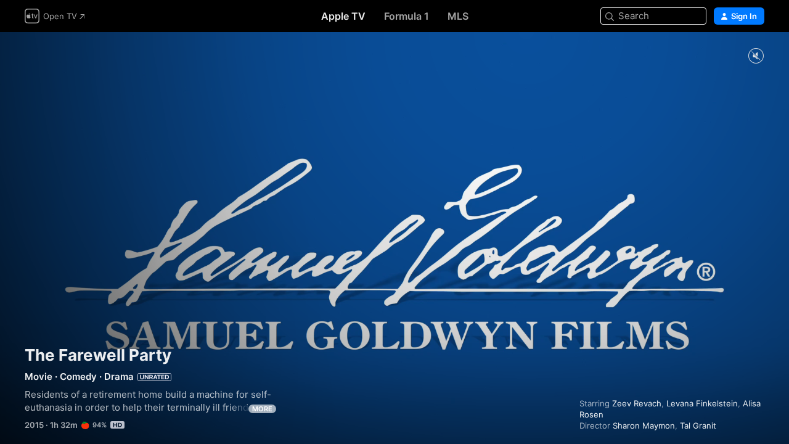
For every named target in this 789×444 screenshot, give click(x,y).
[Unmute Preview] (755, 56)
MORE (262, 409)
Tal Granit (698, 425)
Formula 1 (406, 16)
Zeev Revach (636, 403)
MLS (458, 16)
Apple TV (343, 16)
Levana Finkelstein (702, 403)
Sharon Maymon (644, 425)
